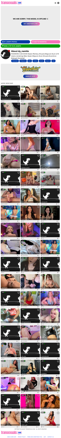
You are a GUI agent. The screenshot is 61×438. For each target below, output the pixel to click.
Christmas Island (7, 186)
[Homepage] (11, 3)
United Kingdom (6, 324)
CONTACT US (50, 436)
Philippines (23, 61)
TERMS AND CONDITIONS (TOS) (34, 436)
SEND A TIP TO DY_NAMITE (12, 46)
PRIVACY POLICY (22, 436)
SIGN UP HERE (30, 76)
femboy (35, 61)
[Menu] (55, 3)
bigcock (48, 61)
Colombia (5, 135)
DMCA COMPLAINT (11, 436)
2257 (45, 436)
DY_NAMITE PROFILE (10, 42)
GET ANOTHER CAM (30, 24)
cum (53, 61)
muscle (41, 61)
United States (6, 221)
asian (29, 61)
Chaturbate (15, 61)
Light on (58, 3)
